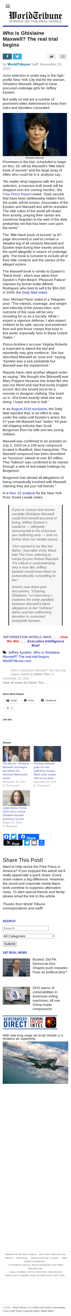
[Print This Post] (51, 56)
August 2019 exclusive (29, 409)
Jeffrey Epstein (19, 652)
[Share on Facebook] (8, 56)
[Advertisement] (35, 1132)
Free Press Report (17, 194)
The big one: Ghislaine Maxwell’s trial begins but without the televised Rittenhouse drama (16, 771)
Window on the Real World (20, 1254)
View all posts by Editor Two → (25, 682)
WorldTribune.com (17, 661)
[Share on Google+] (28, 56)
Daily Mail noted (34, 292)
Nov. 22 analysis (22, 493)
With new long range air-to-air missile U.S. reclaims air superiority (33, 1037)
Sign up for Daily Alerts (45, 1258)
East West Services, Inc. (52, 1254)
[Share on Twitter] (18, 56)
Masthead (22, 1258)
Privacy (9, 1258)
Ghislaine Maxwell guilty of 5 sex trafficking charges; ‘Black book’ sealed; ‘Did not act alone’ (45, 771)
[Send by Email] (62, 56)
